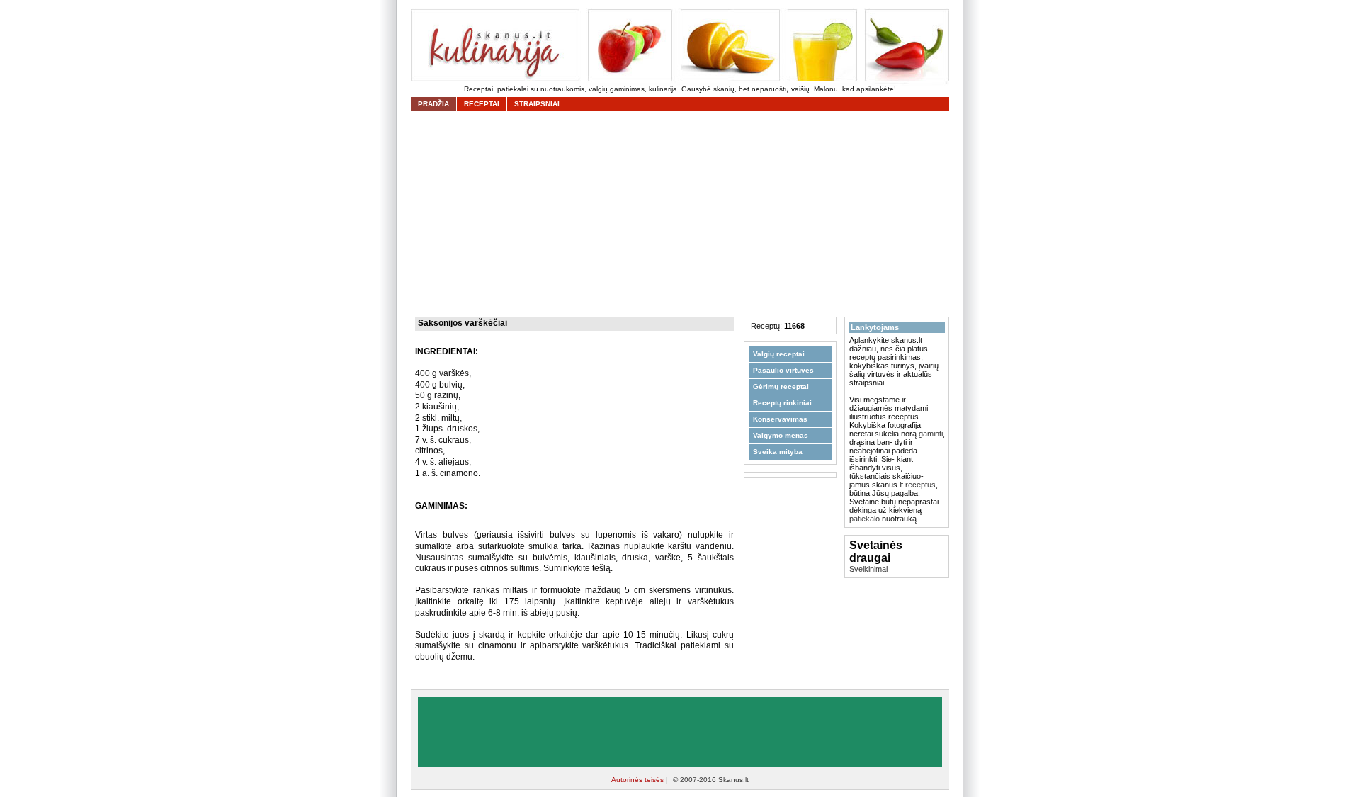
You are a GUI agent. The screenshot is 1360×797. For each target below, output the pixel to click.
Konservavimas (780, 419)
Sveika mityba (778, 452)
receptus (920, 484)
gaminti (931, 433)
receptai (481, 104)
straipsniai (537, 104)
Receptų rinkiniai (782, 403)
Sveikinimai (868, 569)
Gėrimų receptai (781, 386)
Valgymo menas (780, 435)
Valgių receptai (779, 354)
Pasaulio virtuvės (783, 370)
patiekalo (864, 518)
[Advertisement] (683, 214)
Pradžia (433, 104)
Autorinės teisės (638, 780)
